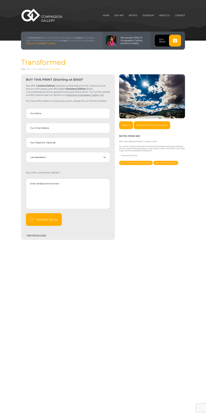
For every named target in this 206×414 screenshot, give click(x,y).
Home (106, 15)
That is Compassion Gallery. (41, 43)
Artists (133, 15)
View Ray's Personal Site (166, 163)
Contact (180, 15)
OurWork (162, 40)
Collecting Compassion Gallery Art (85, 95)
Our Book (148, 15)
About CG (164, 15)
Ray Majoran (54, 69)
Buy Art (119, 15)
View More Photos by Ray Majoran (136, 163)
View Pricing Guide (36, 235)
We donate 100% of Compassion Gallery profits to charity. (132, 40)
